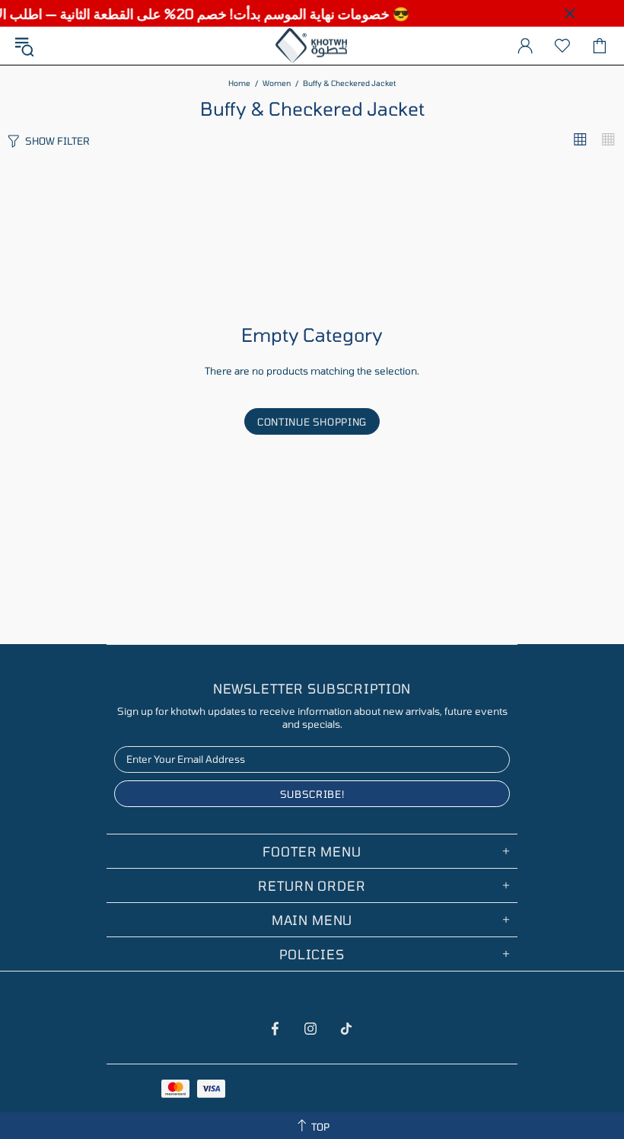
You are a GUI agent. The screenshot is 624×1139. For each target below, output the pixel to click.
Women (277, 83)
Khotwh (312, 46)
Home (239, 83)
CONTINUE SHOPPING (312, 422)
